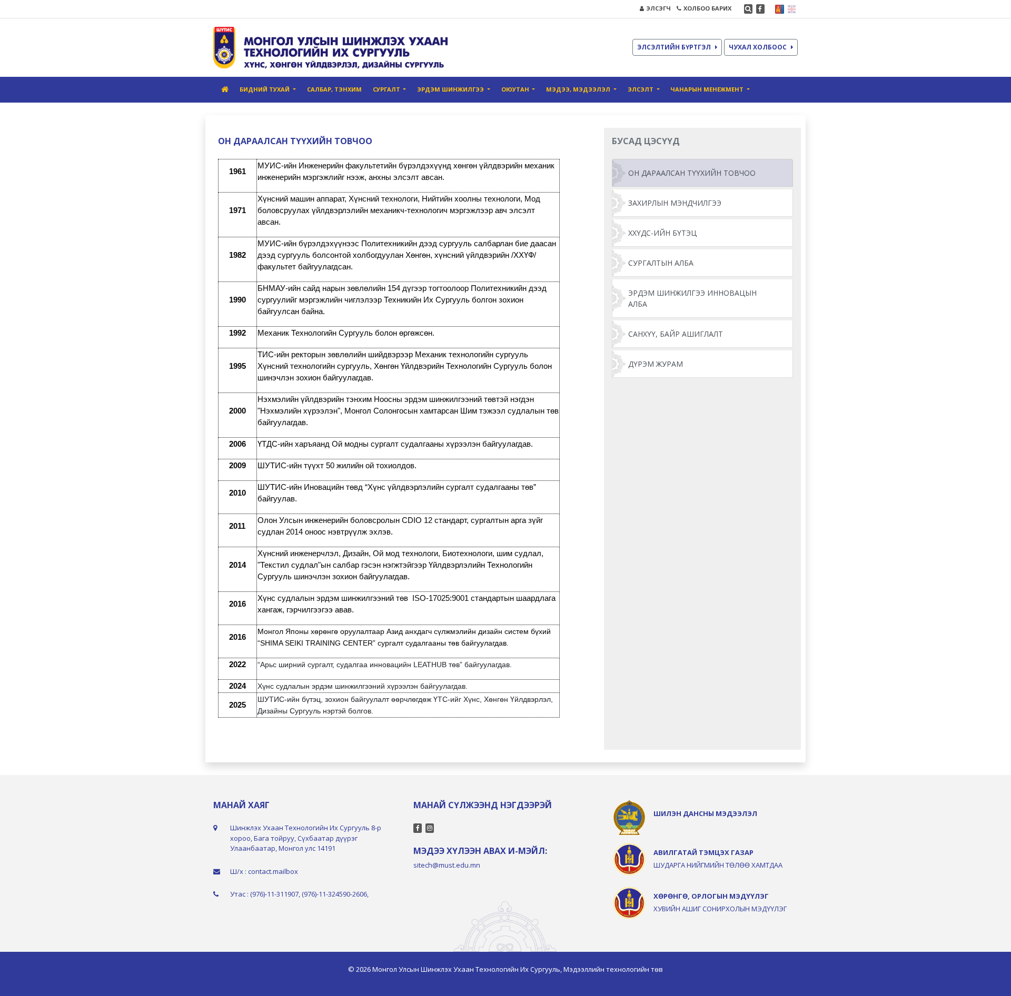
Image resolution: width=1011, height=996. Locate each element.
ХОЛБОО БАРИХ (707, 8)
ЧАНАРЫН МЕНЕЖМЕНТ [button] (707, 89)
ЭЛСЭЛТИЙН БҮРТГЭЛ (674, 47)
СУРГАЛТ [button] (387, 89)
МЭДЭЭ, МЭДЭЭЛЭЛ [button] (579, 89)
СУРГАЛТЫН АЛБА (660, 263)
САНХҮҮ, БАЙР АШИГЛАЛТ (675, 334)
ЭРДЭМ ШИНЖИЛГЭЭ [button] (451, 89)
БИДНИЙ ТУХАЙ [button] (265, 89)
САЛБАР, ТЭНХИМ (334, 89)
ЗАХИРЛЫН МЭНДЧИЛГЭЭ (674, 203)
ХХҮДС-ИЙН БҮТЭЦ (662, 233)
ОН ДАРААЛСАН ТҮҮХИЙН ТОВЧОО (692, 173)
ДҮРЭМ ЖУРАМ (655, 364)
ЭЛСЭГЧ (658, 8)
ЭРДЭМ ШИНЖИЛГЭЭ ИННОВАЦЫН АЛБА (692, 298)
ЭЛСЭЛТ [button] (641, 89)
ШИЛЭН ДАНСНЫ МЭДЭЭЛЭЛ (705, 813)
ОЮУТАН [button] (516, 89)
